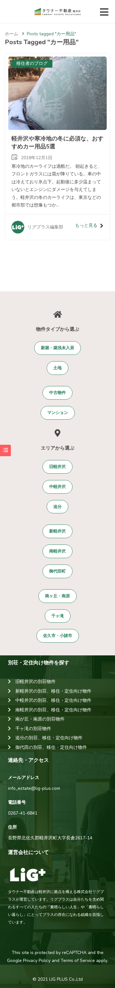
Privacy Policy (36, 961)
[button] (57, 348)
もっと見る (86, 225)
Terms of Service (78, 961)
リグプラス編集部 (45, 227)
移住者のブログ (32, 63)
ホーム (11, 34)
